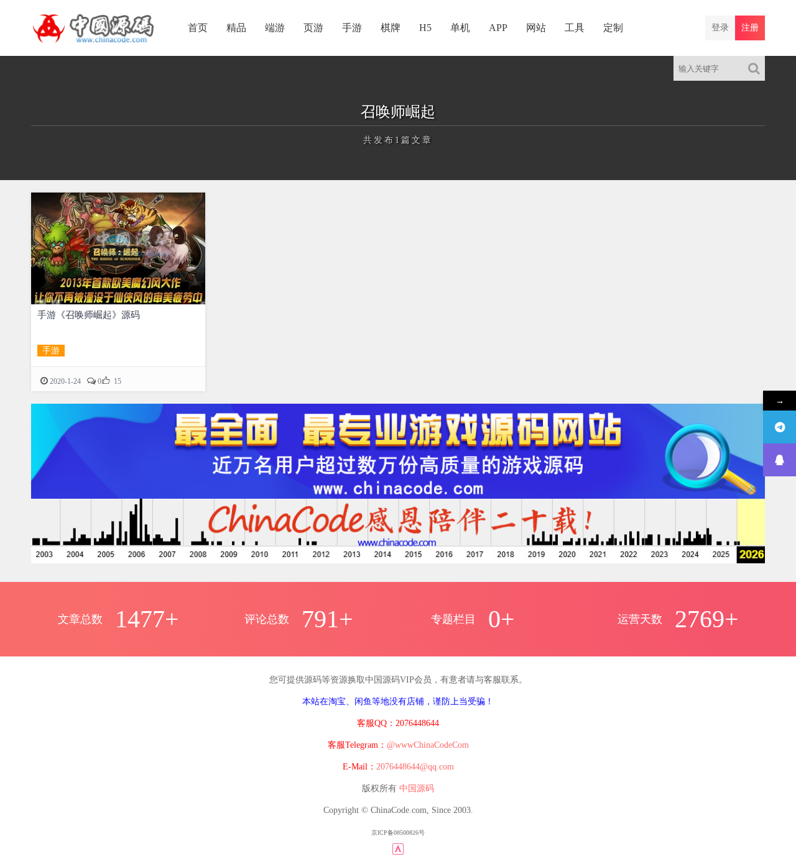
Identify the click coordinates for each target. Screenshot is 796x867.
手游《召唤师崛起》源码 (88, 315)
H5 (425, 27)
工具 (575, 27)
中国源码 (416, 788)
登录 (720, 27)
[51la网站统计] (398, 848)
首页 (198, 27)
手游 (352, 27)
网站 (536, 27)
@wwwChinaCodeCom (428, 745)
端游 (275, 27)
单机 (460, 27)
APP (498, 27)
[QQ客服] (779, 459)
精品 (236, 27)
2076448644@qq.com (415, 766)
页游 (313, 27)
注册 (750, 27)
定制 (613, 27)
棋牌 (390, 27)
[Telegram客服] (779, 427)
